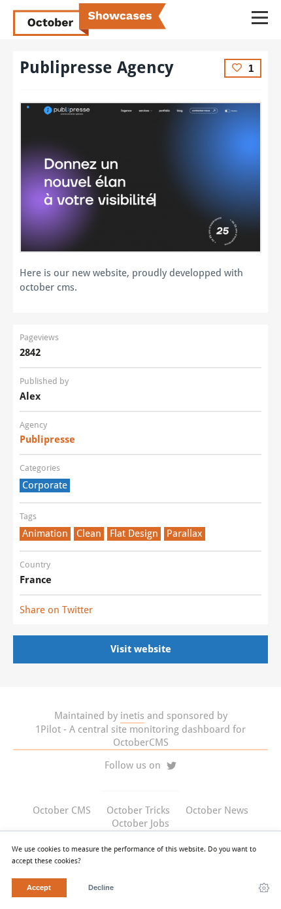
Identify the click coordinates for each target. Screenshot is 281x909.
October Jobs (140, 823)
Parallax (185, 533)
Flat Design (134, 533)
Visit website (140, 649)
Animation (45, 533)
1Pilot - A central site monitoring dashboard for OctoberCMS (140, 736)
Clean (88, 533)
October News (217, 810)
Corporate (44, 485)
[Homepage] (140, 177)
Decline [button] (101, 887)
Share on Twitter (56, 610)
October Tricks (138, 810)
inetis (132, 716)
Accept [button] (39, 887)
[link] (264, 888)
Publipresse (47, 439)
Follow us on (134, 765)
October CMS (62, 810)
